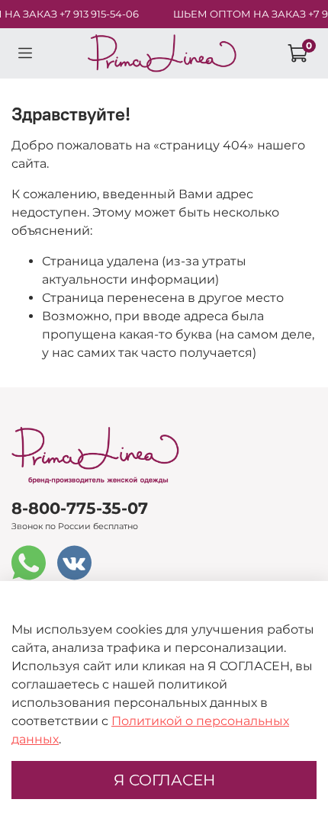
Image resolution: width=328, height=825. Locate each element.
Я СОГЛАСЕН (164, 780)
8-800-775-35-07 (79, 508)
